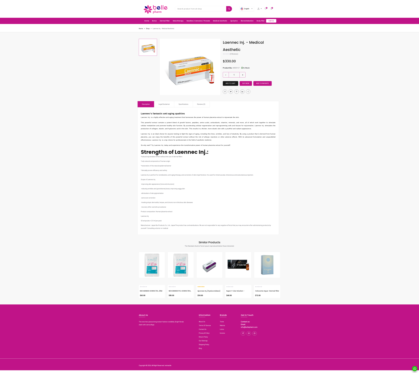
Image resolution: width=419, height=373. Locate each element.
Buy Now (245, 83)
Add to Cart (230, 83)
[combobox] (200, 9)
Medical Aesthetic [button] (220, 21)
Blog (200, 348)
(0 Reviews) (234, 54)
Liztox (222, 329)
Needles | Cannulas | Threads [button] (198, 21)
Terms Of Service (205, 325)
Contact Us (202, 329)
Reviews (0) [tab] (201, 104)
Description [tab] (146, 104)
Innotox (222, 333)
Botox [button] (154, 21)
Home (146, 21)
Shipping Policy (204, 344)
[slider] (226, 54)
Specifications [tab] (183, 104)
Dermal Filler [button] (165, 21)
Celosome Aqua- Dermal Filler (267, 291)
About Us (202, 322)
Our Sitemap (203, 341)
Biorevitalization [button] (247, 21)
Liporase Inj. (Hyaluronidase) (208, 291)
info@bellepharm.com (249, 327)
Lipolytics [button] (234, 21)
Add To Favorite (262, 83)
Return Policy (203, 337)
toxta (222, 322)
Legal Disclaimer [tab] (164, 104)
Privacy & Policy (204, 333)
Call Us (271, 21)
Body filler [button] (261, 21)
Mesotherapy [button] (178, 21)
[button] (248, 91)
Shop (148, 28)
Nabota (222, 325)
